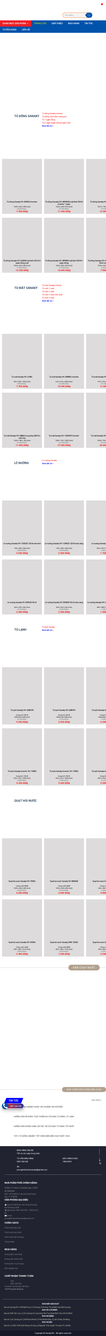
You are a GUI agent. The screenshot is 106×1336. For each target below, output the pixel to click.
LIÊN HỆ (26, 30)
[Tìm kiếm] (89, 15)
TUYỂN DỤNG (10, 30)
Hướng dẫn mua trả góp (14, 1264)
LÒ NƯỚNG (21, 463)
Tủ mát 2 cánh (48, 291)
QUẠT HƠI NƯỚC (25, 800)
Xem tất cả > (47, 126)
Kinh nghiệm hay (11, 1268)
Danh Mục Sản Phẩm (14, 23)
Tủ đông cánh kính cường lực (54, 116)
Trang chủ (40, 23)
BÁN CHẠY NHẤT (84, 967)
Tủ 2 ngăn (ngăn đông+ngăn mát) (56, 123)
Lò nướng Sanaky (49, 460)
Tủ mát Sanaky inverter (52, 285)
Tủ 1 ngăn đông (48, 120)
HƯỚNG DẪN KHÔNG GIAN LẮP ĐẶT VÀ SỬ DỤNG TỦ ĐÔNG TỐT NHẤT (44, 1126)
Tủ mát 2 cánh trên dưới (52, 294)
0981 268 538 (15, 1106)
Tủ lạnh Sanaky (48, 627)
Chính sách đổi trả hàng (14, 1237)
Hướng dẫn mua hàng (13, 1254)
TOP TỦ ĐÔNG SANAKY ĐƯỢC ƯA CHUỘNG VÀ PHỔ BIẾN (38, 1107)
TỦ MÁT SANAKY (26, 288)
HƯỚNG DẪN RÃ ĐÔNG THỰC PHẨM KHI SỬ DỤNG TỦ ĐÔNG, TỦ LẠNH (44, 1116)
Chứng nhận (9, 1242)
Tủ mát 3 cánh (48, 298)
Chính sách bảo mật (13, 1228)
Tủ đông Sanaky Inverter (52, 113)
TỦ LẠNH (20, 629)
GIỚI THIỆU (57, 23)
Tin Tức (89, 23)
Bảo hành (73, 23)
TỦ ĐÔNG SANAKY (26, 116)
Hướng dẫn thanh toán (14, 1259)
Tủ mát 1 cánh (48, 288)
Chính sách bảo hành (13, 1232)
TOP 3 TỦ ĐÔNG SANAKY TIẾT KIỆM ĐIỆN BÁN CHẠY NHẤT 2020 (42, 1136)
